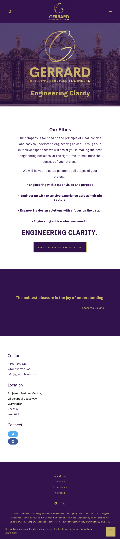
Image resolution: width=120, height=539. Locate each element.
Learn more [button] (11, 533)
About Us (60, 476)
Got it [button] (110, 531)
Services (60, 481)
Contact (60, 492)
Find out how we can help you (60, 247)
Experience (60, 487)
